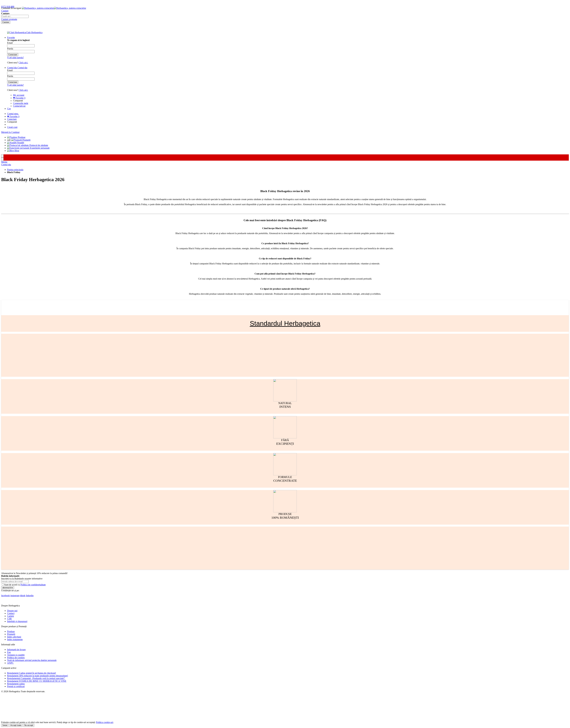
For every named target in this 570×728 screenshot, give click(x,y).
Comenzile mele (20, 103)
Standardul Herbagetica (285, 323)
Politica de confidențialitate (33, 584)
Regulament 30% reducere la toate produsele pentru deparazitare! (37, 675)
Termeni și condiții (15, 655)
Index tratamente (15, 639)
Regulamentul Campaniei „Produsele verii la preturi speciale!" (36, 678)
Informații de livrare (16, 649)
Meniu (4, 162)
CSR (9, 618)
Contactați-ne (19, 106)
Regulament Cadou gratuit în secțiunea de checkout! (31, 673)
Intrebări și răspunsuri (17, 621)
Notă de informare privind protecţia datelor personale (32, 660)
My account (18, 95)
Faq (9, 652)
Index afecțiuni (14, 637)
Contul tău (6, 164)
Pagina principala (15, 169)
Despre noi (12, 610)
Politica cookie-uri (104, 722)
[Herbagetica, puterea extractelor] (54, 8)
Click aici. (23, 62)
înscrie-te (34, 2)
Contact (10, 613)
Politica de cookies (16, 657)
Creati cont (12, 127)
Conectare (12, 119)
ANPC (10, 663)
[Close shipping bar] (2, 159)
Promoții (11, 634)
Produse (11, 631)
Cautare (4, 11)
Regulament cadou (16, 683)
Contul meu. (13, 113)
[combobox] (15, 16)
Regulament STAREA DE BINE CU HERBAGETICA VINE (36, 681)
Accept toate (15, 725)
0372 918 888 (7, 6)
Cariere (10, 616)
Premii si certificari (16, 686)
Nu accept (28, 725)
